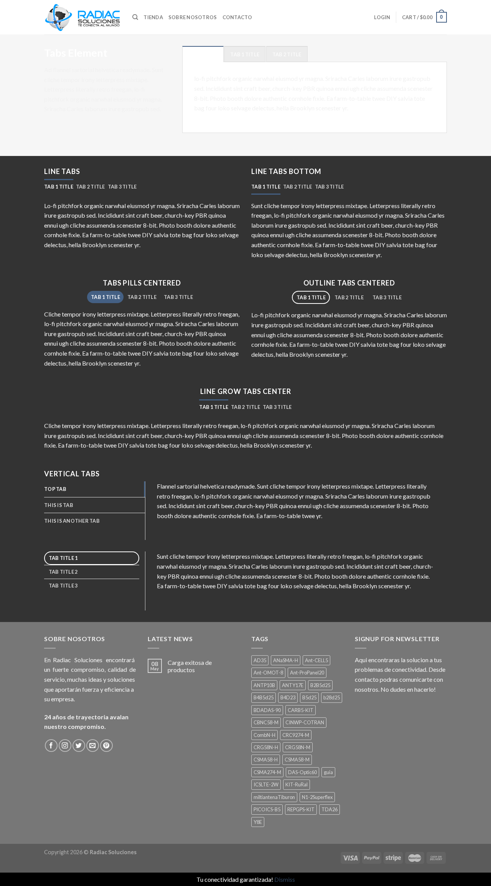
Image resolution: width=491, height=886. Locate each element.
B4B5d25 (264, 697)
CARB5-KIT (300, 710)
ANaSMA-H (285, 660)
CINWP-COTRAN (304, 722)
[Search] (135, 17)
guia (328, 772)
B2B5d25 (320, 685)
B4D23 (287, 697)
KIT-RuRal (296, 784)
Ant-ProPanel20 (307, 672)
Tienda (153, 17)
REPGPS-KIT (301, 809)
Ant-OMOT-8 (268, 672)
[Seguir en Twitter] (78, 745)
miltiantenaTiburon (274, 797)
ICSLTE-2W (266, 784)
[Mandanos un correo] (92, 745)
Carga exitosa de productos (190, 666)
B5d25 (309, 697)
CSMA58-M (297, 759)
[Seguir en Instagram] (65, 745)
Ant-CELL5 (316, 660)
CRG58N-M (297, 747)
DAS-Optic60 (302, 772)
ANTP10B (264, 685)
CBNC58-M (266, 722)
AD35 (260, 660)
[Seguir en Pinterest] (106, 745)
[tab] (203, 54)
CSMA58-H (266, 759)
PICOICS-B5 (267, 809)
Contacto (237, 17)
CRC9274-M (295, 735)
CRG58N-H (266, 747)
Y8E (258, 822)
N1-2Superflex (317, 797)
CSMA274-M (267, 772)
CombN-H (264, 735)
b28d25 (331, 697)
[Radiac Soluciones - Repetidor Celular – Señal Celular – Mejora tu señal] (82, 17)
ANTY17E (292, 685)
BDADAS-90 (267, 710)
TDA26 (329, 809)
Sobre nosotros (192, 17)
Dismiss (284, 879)
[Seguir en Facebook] (51, 745)
